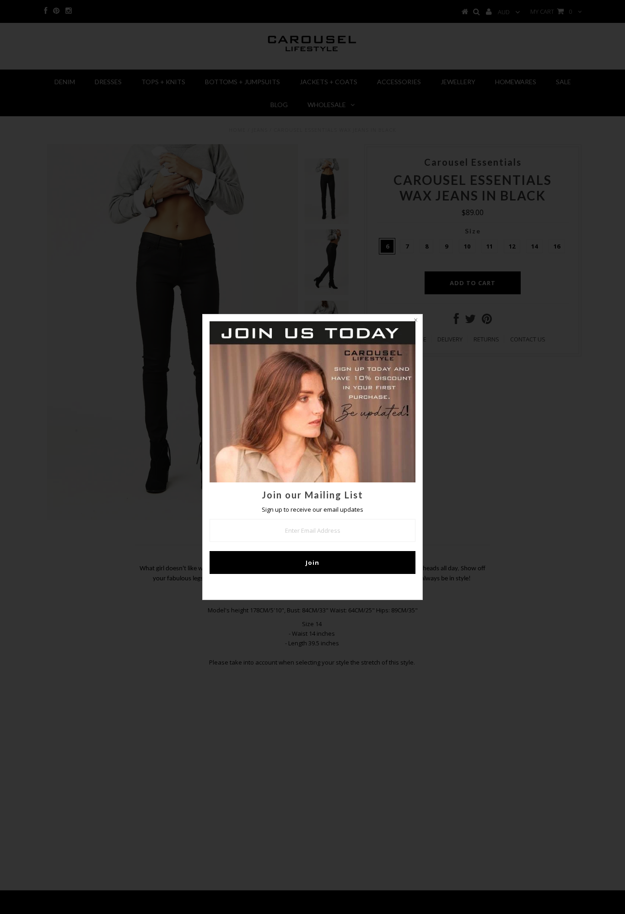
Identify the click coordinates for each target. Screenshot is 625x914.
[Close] (415, 321)
